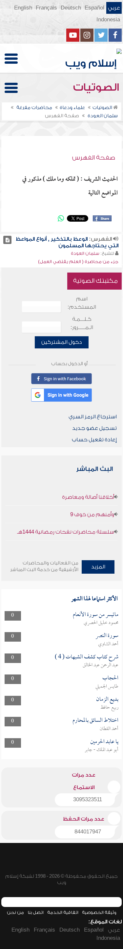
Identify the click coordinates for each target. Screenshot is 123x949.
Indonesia (108, 20)
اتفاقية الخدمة (62, 912)
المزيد (98, 567)
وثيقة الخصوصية (99, 912)
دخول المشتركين (61, 342)
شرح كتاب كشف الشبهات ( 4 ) (86, 657)
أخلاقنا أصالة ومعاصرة (88, 497)
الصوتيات (97, 87)
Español (94, 8)
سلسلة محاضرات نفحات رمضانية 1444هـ (65, 532)
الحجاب (110, 678)
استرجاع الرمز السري (93, 417)
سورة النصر (106, 635)
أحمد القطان (109, 729)
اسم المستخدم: (82, 303)
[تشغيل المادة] (7, 240)
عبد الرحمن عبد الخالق (100, 665)
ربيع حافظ (109, 707)
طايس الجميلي (106, 686)
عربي (114, 8)
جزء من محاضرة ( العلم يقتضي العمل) (78, 261)
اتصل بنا (36, 912)
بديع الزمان (107, 699)
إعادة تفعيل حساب (94, 440)
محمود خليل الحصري (101, 623)
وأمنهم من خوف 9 (92, 515)
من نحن (15, 912)
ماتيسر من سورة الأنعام (95, 614)
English (23, 8)
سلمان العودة (85, 253)
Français (46, 8)
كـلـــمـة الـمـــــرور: (82, 323)
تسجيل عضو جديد (94, 428)
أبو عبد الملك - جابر (101, 750)
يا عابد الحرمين (104, 742)
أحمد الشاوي (108, 644)
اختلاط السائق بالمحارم (95, 720)
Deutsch (71, 8)
